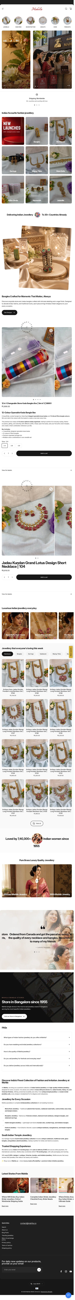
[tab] (7, 654)
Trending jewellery (7, 1235)
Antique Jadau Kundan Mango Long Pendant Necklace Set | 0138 (60, 691)
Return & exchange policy (8, 1239)
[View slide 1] (35, 105)
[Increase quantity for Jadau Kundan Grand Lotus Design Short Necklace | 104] (13, 577)
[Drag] (37, 880)
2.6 (12, 445)
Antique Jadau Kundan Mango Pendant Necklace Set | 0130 (36, 810)
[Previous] (5, 85)
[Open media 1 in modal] (51, 330)
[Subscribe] (39, 1270)
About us (5, 1230)
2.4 (5, 445)
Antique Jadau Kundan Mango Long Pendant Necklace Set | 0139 (36, 691)
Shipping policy (7, 1248)
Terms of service (7, 1245)
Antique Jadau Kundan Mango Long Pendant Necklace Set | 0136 (36, 731)
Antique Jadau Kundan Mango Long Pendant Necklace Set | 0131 (13, 811)
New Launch (71, 652)
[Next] (68, 85)
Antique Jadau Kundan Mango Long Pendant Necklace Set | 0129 (60, 811)
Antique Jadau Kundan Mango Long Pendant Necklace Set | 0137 (13, 731)
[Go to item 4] (40, 399)
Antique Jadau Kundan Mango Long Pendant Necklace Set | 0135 (60, 731)
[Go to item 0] (33, 399)
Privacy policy (6, 1242)
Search (4, 1227)
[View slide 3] (39, 105)
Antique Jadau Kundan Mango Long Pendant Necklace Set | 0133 (36, 771)
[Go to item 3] (38, 399)
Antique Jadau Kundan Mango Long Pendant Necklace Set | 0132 (60, 771)
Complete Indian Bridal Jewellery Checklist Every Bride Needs (43, 1198)
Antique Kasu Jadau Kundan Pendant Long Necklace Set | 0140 (13, 691)
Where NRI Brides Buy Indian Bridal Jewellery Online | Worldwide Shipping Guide (13, 1199)
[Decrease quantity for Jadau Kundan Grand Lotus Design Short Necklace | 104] (4, 577)
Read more (5, 1206)
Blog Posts (5, 1232)
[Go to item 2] (36, 399)
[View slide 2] (37, 105)
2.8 (19, 445)
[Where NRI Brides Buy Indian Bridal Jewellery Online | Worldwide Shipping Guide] (15, 1185)
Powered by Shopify (46, 1291)
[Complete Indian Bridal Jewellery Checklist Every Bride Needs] (43, 1185)
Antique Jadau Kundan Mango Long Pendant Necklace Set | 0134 (13, 771)
